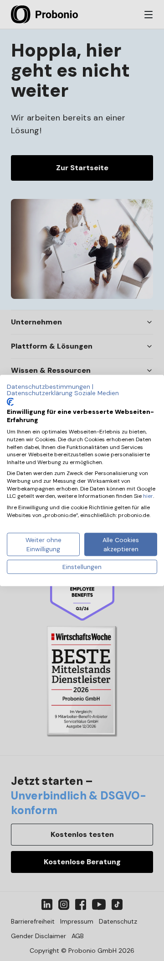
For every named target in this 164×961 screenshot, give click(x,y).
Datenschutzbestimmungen (48, 386)
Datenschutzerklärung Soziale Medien (63, 392)
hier (148, 496)
